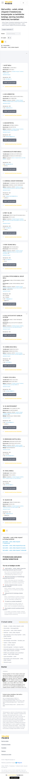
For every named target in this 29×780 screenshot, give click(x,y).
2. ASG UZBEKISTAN (8, 94)
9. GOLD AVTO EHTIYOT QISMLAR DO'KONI (12, 316)
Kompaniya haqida (5, 744)
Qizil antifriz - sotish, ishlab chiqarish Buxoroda (14, 545)
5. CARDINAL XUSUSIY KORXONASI (13, 181)
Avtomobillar (6, 45)
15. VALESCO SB (7, 500)
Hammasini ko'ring (23, 621)
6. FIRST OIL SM (7, 213)
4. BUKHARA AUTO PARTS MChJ (12, 151)
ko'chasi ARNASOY (19, 354)
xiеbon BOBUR (14, 130)
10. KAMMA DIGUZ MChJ (10, 347)
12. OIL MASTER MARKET (10, 406)
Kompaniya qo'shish (6, 754)
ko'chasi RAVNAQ (16, 478)
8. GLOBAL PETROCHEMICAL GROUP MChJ (13, 277)
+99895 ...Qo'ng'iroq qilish (9, 111)
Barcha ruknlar (4, 741)
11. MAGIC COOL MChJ (9, 377)
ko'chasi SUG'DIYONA (18, 101)
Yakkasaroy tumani (6, 130)
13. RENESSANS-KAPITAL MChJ (12, 439)
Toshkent (21, 71)
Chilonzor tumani (10, 354)
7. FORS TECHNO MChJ (9, 244)
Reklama (3, 751)
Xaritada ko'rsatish (6, 74)
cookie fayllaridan (12, 775)
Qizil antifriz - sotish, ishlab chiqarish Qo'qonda (14, 548)
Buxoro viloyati (15, 157)
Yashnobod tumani (7, 327)
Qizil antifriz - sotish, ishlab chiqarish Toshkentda (14, 550)
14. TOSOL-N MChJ (8, 471)
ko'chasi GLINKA (18, 287)
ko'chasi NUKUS (17, 188)
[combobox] (24, 2)
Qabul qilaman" (14, 777)
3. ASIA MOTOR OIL (8, 123)
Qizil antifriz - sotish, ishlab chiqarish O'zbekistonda (11, 542)
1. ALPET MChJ (7, 65)
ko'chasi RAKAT (14, 384)
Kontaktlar (3, 747)
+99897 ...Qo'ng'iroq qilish (9, 140)
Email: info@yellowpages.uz (8, 759)
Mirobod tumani (10, 188)
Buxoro (20, 157)
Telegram (19, 762)
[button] (14, 86)
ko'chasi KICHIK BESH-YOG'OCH (17, 220)
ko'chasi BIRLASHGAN (16, 327)
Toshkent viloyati (15, 71)
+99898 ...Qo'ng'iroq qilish (9, 82)
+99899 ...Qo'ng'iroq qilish (9, 233)
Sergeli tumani (6, 72)
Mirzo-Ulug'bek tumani (7, 478)
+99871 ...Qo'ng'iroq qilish (9, 201)
